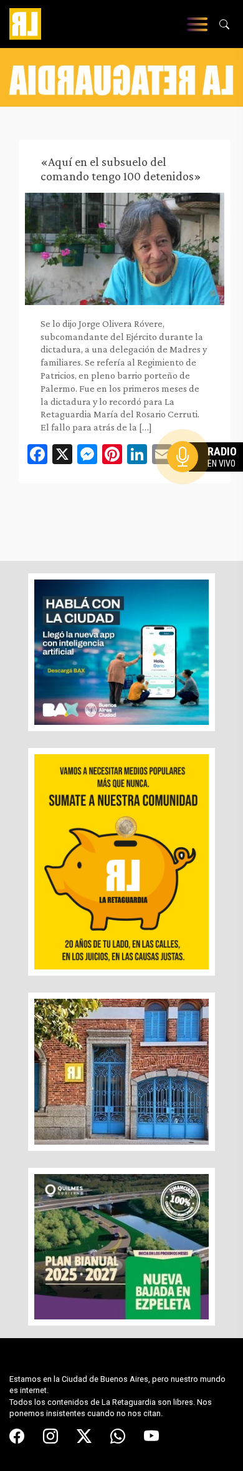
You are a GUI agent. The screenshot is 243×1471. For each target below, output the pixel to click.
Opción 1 (208, 476)
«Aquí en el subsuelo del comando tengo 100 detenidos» (120, 169)
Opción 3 (208, 486)
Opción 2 (208, 481)
